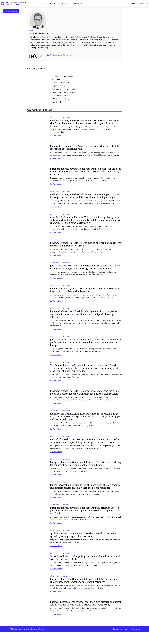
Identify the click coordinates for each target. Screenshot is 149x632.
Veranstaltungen (78, 3)
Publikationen (64, 3)
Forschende (53, 3)
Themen (43, 3)
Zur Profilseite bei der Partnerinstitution (61, 55)
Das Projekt (33, 3)
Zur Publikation (55, 136)
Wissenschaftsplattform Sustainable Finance (13, 3)
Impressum (136, 629)
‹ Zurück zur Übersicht (11, 11)
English (142, 3)
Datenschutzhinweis (120, 629)
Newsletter (135, 3)
